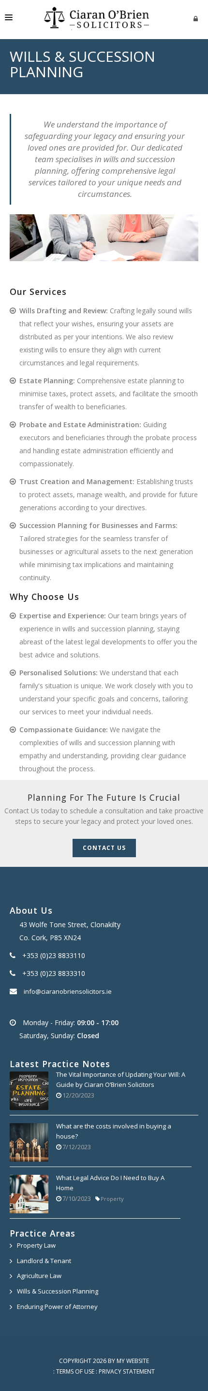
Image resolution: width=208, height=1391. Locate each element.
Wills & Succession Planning (57, 1291)
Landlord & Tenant (44, 1260)
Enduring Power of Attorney (57, 1306)
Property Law (36, 1245)
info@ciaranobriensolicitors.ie (68, 991)
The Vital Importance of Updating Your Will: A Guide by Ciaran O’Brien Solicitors (120, 1079)
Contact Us (104, 848)
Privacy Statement (127, 1371)
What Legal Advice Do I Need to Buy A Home (110, 1183)
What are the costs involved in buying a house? (113, 1131)
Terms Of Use (75, 1371)
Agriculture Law (39, 1275)
